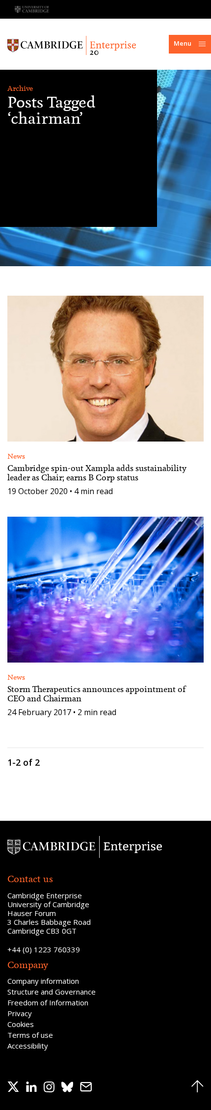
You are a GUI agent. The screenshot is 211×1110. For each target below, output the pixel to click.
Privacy (19, 1013)
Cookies (20, 1024)
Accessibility (27, 1046)
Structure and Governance (51, 992)
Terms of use (30, 1035)
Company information (43, 981)
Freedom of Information (47, 1002)
